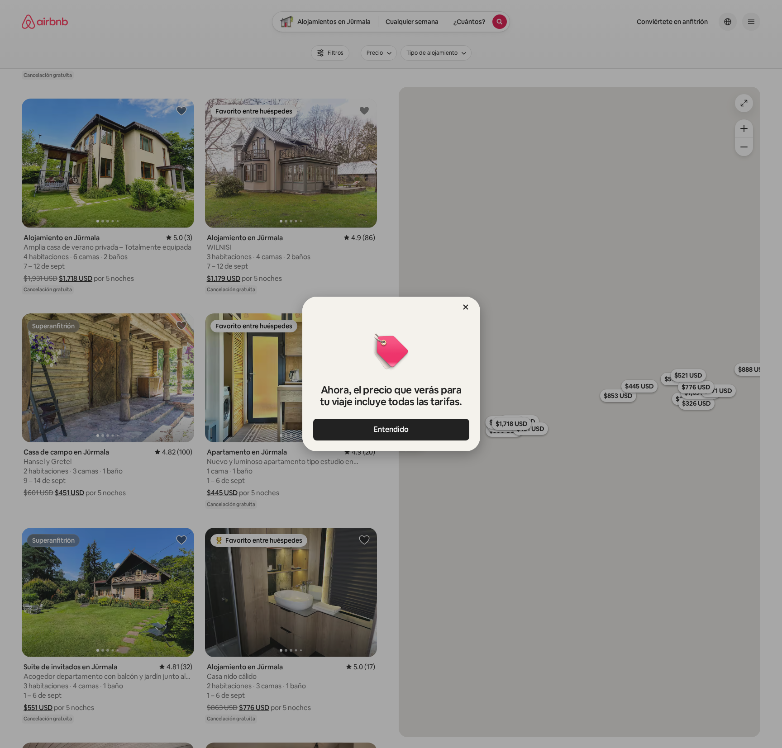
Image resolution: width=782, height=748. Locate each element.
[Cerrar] (465, 307)
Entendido (391, 429)
